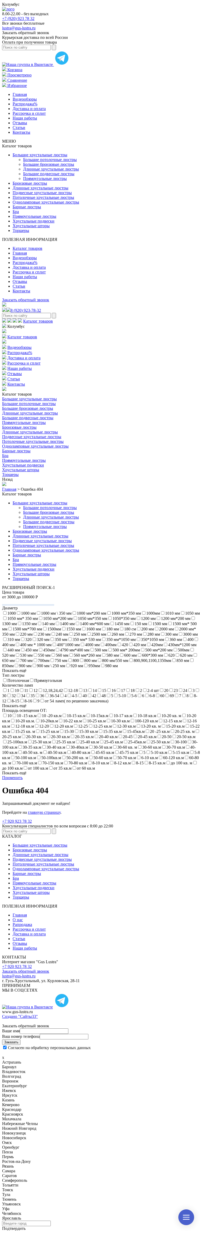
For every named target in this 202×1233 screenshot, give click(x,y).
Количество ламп (17, 685)
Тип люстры (13, 675)
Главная (20, 94)
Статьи (19, 127)
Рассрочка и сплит (29, 113)
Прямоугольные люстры (45, 178)
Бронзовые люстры (30, 183)
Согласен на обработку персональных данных (49, 1047)
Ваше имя (11, 1031)
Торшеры (21, 230)
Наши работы (25, 118)
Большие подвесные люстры (48, 174)
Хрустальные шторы (31, 226)
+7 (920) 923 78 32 (18, 18)
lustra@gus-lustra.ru (19, 28)
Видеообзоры (25, 99)
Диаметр (10, 608)
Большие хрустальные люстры (40, 155)
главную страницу (44, 812)
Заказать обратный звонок (25, 300)
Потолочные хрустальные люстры (43, 197)
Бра (16, 211)
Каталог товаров (27, 248)
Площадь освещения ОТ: (24, 710)
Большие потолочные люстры (50, 159)
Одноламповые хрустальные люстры (46, 202)
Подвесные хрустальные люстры (42, 192)
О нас (18, 920)
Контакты (21, 132)
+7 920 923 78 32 (17, 821)
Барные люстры (27, 207)
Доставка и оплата (29, 108)
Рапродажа (22, 924)
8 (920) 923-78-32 (26, 310)
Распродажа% (25, 104)
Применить (12, 777)
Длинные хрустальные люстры (51, 169)
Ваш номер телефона (21, 1036)
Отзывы (20, 123)
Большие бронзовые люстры (48, 164)
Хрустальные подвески (33, 221)
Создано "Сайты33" (20, 1016)
